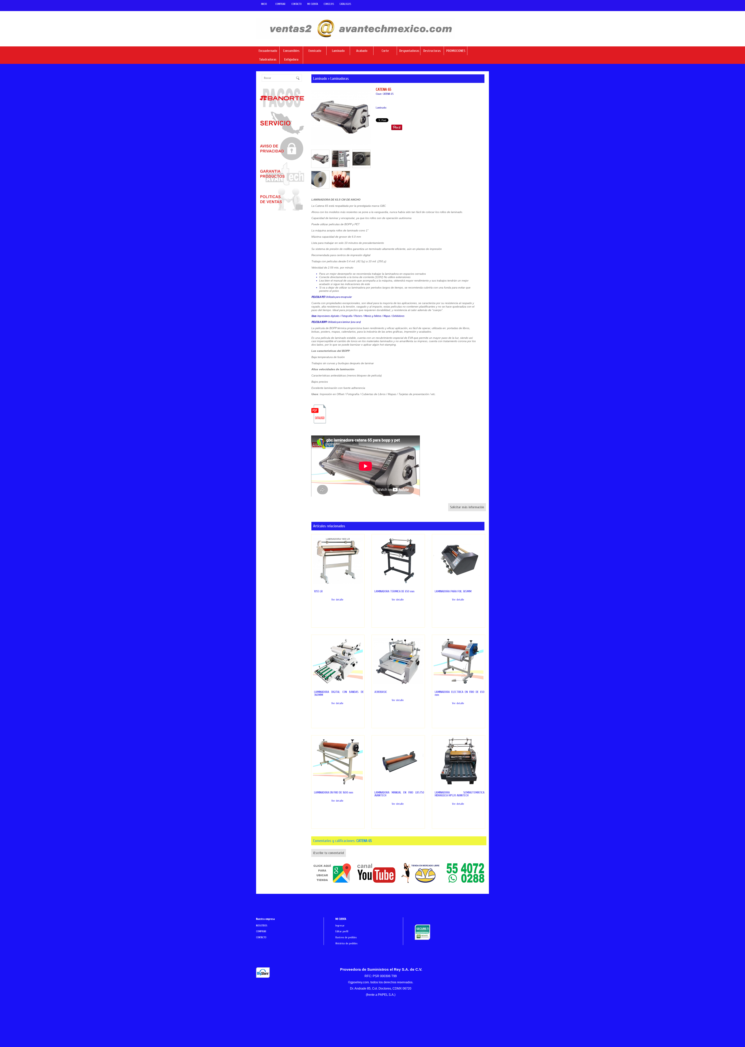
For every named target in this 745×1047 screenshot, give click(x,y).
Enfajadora (291, 59)
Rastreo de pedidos (346, 937)
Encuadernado (268, 51)
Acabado (361, 51)
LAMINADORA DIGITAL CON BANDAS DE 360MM (339, 693)
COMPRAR (280, 4)
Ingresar (340, 925)
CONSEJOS (329, 4)
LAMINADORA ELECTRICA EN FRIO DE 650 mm (460, 693)
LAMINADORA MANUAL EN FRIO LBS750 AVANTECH (399, 794)
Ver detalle (337, 599)
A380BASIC (380, 692)
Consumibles (291, 51)
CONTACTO (296, 4)
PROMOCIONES (455, 51)
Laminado (338, 51)
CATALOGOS (345, 4)
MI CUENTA (312, 4)
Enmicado (314, 51)
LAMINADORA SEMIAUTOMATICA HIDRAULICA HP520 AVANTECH (460, 794)
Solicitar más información (467, 507)
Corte (385, 51)
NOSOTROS (261, 925)
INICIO (264, 4)
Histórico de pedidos (346, 943)
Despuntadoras (408, 51)
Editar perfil (341, 931)
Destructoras (432, 51)
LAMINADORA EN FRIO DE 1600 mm (333, 792)
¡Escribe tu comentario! (328, 853)
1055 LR (318, 591)
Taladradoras (267, 59)
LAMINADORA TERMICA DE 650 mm (394, 591)
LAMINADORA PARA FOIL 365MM (453, 591)
